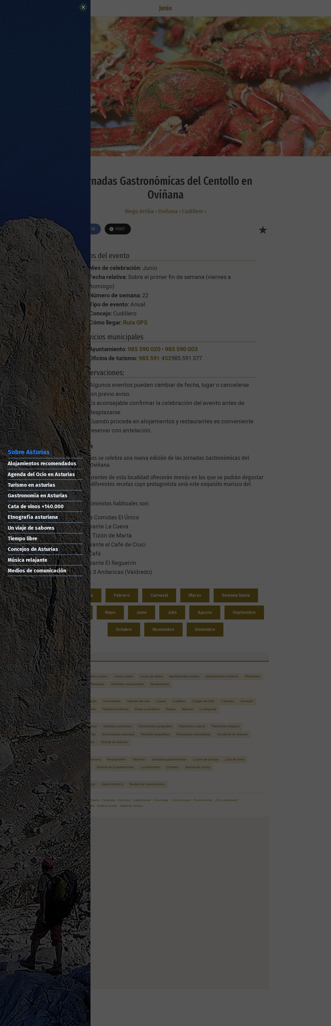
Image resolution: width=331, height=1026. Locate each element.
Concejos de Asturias (33, 549)
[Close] (83, 7)
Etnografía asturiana (33, 517)
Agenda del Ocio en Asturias (41, 474)
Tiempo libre (22, 538)
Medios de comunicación (37, 570)
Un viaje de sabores (31, 528)
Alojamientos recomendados (42, 463)
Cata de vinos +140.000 (36, 506)
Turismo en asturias (31, 485)
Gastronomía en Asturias (37, 495)
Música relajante (27, 560)
